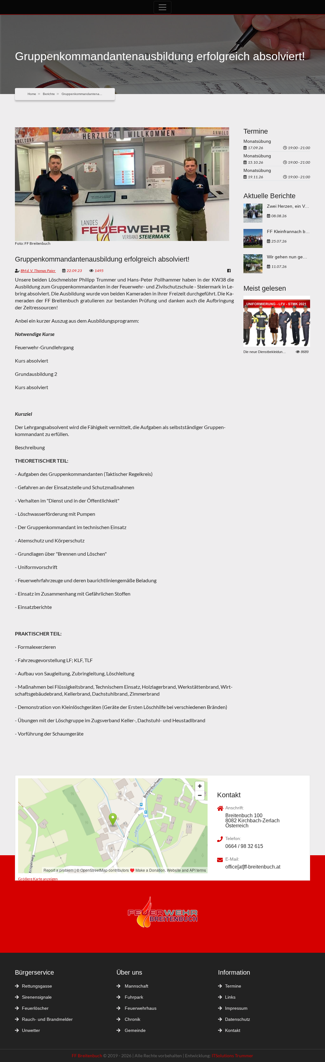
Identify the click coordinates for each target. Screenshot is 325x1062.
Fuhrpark (133, 997)
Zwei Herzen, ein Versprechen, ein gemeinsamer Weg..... (288, 206)
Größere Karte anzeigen (38, 878)
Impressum (236, 1008)
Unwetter (31, 1030)
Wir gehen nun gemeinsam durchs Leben (288, 256)
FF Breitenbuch (87, 1055)
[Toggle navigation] (162, 7)
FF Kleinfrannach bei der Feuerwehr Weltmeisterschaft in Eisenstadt (288, 231)
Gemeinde (134, 1030)
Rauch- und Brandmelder (47, 1019)
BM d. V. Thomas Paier (38, 270)
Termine (233, 986)
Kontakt (232, 1030)
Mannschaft (135, 986)
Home (32, 94)
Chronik (131, 1019)
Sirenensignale (37, 997)
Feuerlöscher (35, 1008)
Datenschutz (237, 1019)
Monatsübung (257, 141)
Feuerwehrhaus (139, 1008)
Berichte (49, 94)
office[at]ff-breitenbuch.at (252, 866)
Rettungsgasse (37, 986)
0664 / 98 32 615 (244, 846)
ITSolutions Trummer (232, 1055)
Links (230, 997)
